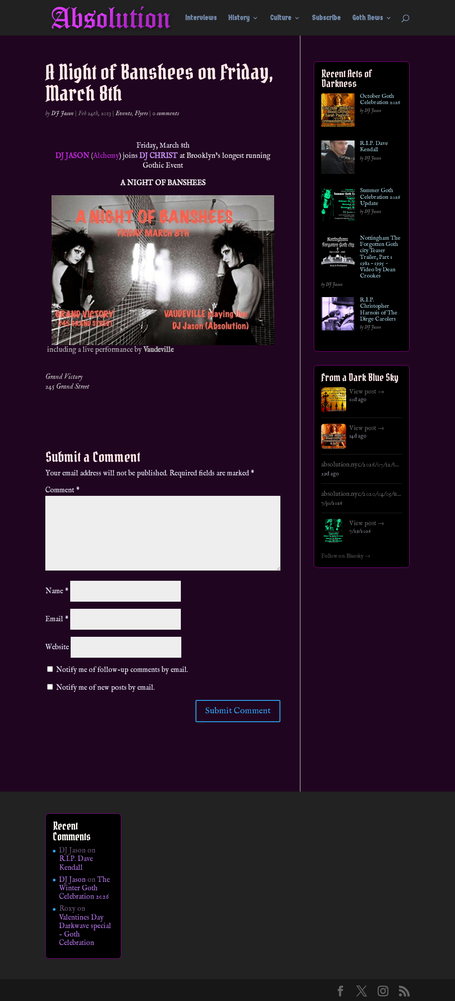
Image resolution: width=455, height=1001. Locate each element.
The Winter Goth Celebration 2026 (84, 888)
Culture (280, 18)
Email (56, 619)
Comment (62, 490)
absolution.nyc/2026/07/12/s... (360, 465)
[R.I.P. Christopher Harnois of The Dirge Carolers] (338, 315)
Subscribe (326, 18)
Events (124, 113)
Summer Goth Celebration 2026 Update (380, 197)
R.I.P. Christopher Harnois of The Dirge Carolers (378, 309)
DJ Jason (62, 113)
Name (56, 591)
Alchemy (106, 156)
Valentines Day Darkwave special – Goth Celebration (85, 930)
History (239, 18)
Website (57, 647)
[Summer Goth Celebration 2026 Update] (338, 206)
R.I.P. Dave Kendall (374, 147)
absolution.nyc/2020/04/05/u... (361, 494)
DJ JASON (72, 156)
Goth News (367, 18)
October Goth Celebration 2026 (380, 99)
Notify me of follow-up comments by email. (122, 670)
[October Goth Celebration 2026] (338, 111)
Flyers (141, 113)
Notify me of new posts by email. (105, 687)
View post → (366, 392)
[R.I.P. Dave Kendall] (338, 159)
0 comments (165, 113)
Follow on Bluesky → (346, 556)
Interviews (201, 18)
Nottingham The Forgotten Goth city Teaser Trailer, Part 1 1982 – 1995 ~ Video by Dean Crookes (380, 257)
